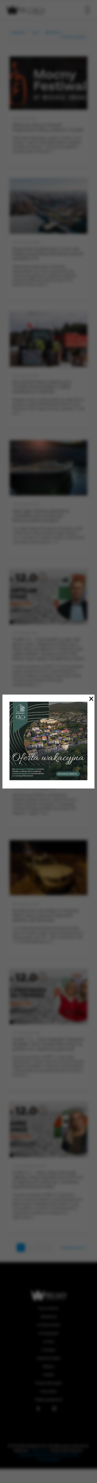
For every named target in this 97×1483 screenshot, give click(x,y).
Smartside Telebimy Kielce (35, 1455)
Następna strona (72, 1247)
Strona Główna (48, 1308)
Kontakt (48, 1374)
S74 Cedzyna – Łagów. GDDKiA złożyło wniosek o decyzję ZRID (48, 784)
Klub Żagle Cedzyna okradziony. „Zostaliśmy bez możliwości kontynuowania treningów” (41, 515)
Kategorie (17, 32)
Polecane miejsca (49, 1358)
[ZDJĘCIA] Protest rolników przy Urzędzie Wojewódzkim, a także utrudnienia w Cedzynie (41, 387)
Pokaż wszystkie (74, 37)
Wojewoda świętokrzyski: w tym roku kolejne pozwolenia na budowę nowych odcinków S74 (48, 253)
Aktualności (48, 1316)
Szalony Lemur (39, 1450)
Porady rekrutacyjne (48, 1383)
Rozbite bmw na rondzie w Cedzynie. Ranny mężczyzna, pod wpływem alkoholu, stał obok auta (45, 915)
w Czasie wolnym (48, 1325)
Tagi (34, 32)
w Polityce (48, 1350)
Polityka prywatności (49, 1399)
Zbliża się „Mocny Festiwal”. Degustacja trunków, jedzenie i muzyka (47, 127)
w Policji (48, 1341)
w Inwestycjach (48, 1333)
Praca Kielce (48, 1391)
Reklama (48, 1366)
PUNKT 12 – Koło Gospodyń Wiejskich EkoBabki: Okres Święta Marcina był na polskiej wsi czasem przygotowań (48, 1044)
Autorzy (54, 32)
